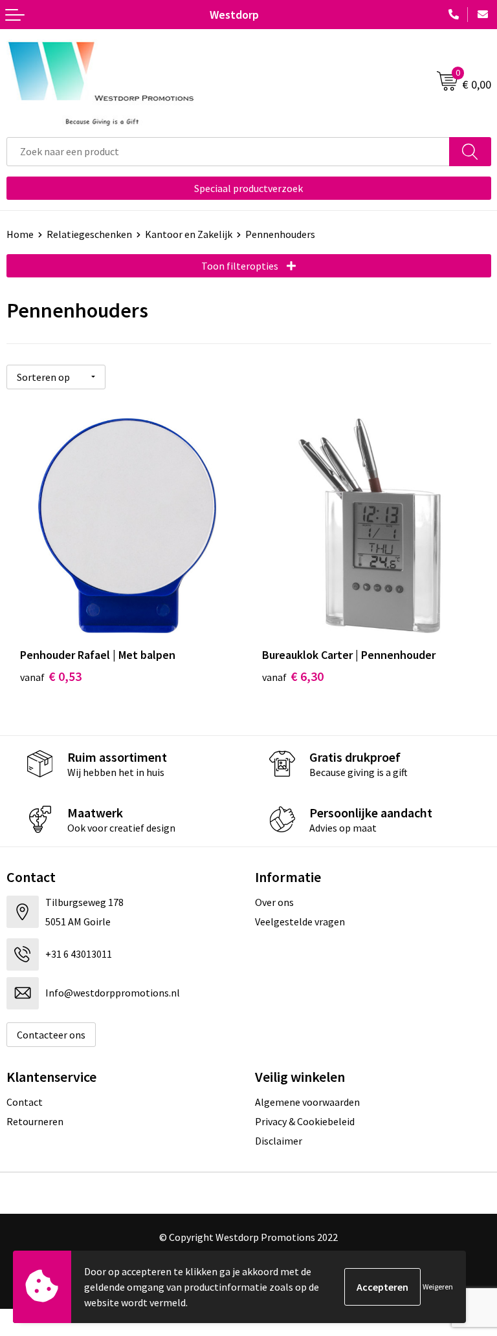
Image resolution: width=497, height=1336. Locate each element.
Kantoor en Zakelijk (188, 234)
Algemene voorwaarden (307, 1101)
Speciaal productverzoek (248, 188)
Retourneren (34, 1121)
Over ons (274, 902)
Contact (24, 1101)
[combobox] (228, 151)
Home (20, 234)
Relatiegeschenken (89, 234)
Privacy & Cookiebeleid (305, 1121)
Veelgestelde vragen (300, 921)
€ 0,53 (51, 676)
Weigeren (438, 1286)
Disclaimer (278, 1140)
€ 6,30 (293, 676)
